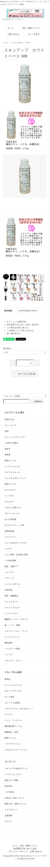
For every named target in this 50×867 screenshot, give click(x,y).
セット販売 (9, 697)
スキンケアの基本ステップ (16, 768)
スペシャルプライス (13, 685)
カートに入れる (27, 373)
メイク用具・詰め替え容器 (16, 554)
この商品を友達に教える (17, 327)
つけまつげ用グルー (13, 507)
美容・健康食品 (11, 596)
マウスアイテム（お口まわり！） (19, 708)
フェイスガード (11, 601)
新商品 (7, 679)
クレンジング (10, 425)
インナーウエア (11, 613)
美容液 (7, 455)
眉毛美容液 (9, 531)
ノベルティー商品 (12, 649)
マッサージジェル (12, 466)
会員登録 (8, 815)
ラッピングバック (12, 637)
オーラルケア (10, 490)
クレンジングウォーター (15, 437)
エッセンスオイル (12, 584)
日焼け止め (9, 419)
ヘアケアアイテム (12, 744)
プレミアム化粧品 (12, 703)
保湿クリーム (10, 460)
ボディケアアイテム (13, 691)
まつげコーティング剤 (14, 525)
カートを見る (34, 34)
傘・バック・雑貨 (12, 625)
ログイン (8, 821)
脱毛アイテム (10, 738)
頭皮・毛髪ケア (11, 566)
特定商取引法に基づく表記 (25, 848)
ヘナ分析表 (9, 792)
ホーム (10, 28)
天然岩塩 (8, 590)
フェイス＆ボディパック (15, 478)
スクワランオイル (12, 472)
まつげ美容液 (10, 519)
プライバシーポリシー (18, 851)
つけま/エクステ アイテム (16, 750)
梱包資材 (8, 643)
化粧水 (7, 449)
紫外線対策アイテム (13, 726)
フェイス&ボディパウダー (21, 43)
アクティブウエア (12, 607)
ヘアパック (9, 578)
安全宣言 (8, 786)
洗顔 (6, 431)
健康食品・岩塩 (11, 732)
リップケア (9, 496)
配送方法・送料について (15, 804)
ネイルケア (9, 502)
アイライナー (10, 537)
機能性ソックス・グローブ (16, 619)
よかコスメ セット (13, 660)
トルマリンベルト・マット (16, 631)
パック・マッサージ (13, 720)
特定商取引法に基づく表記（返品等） (23, 324)
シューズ (8, 654)
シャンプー (9, 572)
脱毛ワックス (10, 484)
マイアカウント (11, 809)
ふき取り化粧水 (11, 443)
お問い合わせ (13, 34)
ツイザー (8, 549)
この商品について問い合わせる (20, 330)
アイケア (8, 714)
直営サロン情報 (11, 780)
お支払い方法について (14, 798)
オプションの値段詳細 (16, 322)
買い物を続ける (13, 333)
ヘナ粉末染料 (10, 560)
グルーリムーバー (12, 513)
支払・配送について (31, 28)
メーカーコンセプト (13, 774)
